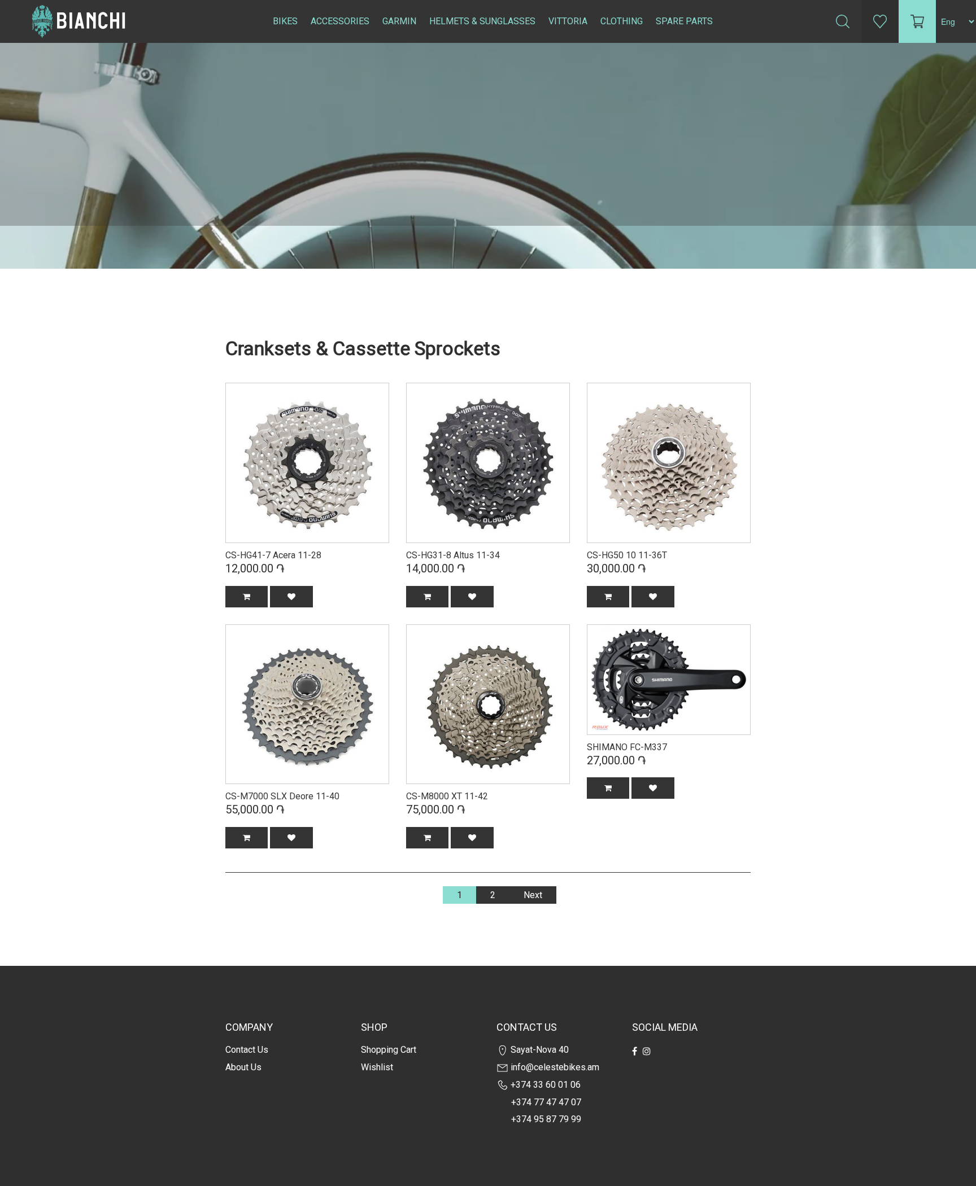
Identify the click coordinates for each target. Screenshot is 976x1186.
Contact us (246, 1049)
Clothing (621, 21)
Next (533, 895)
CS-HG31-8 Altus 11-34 (453, 555)
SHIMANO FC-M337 (627, 747)
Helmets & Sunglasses (482, 21)
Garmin (399, 21)
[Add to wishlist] (291, 596)
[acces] (488, 461)
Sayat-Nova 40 (538, 1049)
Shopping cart (388, 1049)
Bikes (285, 21)
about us (243, 1067)
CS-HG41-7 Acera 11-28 (273, 555)
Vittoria (567, 21)
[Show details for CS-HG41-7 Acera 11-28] (307, 461)
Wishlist (377, 1067)
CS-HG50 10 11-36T (627, 555)
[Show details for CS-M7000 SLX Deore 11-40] (307, 702)
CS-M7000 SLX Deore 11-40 (282, 796)
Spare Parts (684, 21)
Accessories (340, 21)
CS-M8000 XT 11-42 (447, 796)
